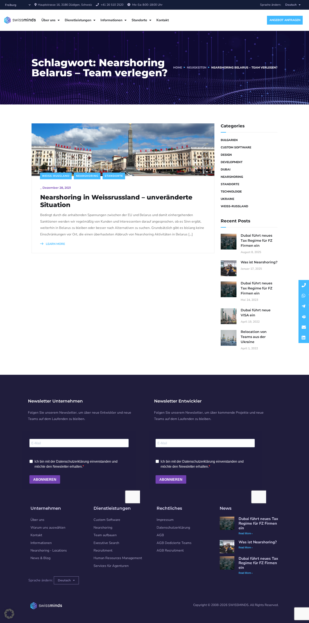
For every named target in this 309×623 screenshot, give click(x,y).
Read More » (246, 533)
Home (177, 68)
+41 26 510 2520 (112, 5)
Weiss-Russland (56, 175)
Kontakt (162, 20)
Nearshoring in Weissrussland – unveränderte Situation (116, 201)
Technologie (231, 192)
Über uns (48, 20)
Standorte (139, 20)
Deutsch (291, 5)
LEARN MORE (55, 244)
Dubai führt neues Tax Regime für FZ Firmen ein (256, 241)
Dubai (225, 170)
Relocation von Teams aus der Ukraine (254, 337)
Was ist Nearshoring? (259, 262)
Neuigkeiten (196, 68)
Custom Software (236, 147)
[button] (9, 614)
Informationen (111, 20)
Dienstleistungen (78, 20)
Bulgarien (229, 140)
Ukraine (227, 199)
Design (226, 155)
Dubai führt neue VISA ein (256, 312)
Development (232, 162)
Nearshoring (87, 175)
